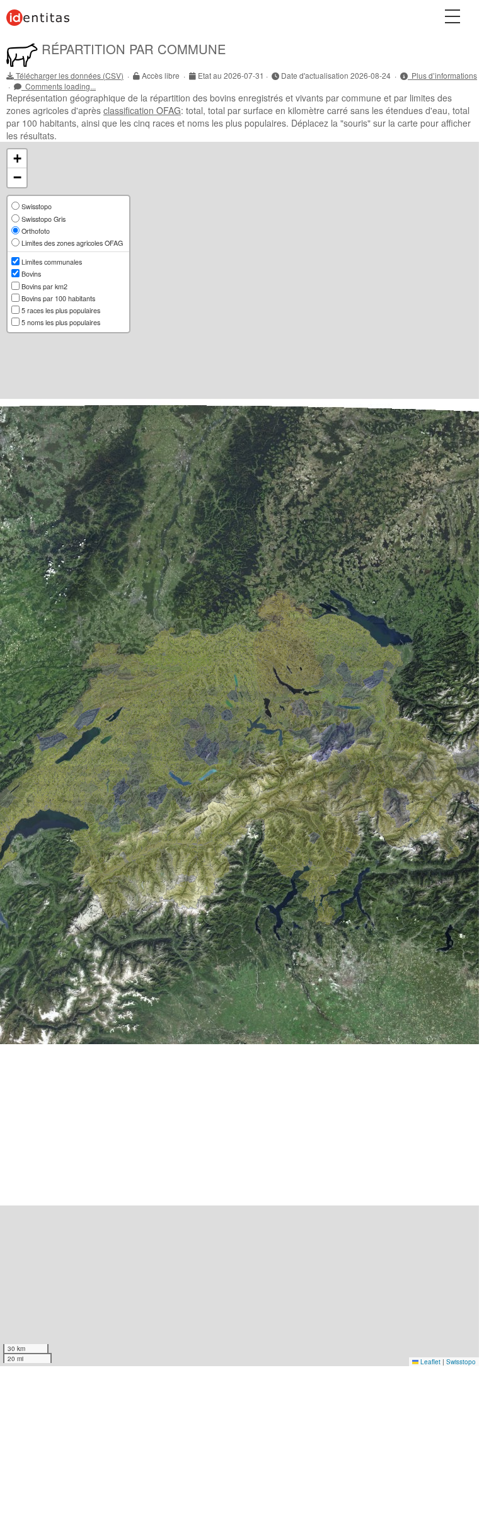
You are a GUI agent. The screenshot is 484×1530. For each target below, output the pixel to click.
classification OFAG (142, 110)
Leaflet (429, 1361)
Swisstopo (461, 1361)
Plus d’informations (442, 75)
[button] (17, 158)
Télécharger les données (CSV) (69, 75)
